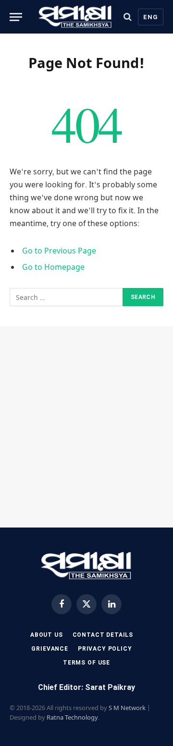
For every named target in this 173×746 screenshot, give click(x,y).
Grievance (49, 648)
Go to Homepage (53, 267)
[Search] (128, 17)
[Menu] (16, 17)
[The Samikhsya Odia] (75, 17)
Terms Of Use (86, 662)
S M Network (127, 707)
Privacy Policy (105, 648)
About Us (46, 634)
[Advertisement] (86, 427)
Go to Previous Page (59, 250)
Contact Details (103, 634)
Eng (150, 17)
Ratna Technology (72, 717)
